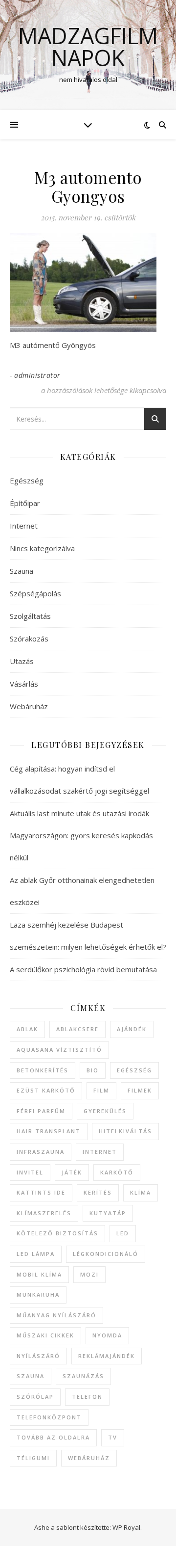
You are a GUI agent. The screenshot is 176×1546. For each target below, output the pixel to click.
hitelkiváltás (125, 1131)
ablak (27, 1029)
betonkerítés (42, 1070)
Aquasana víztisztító (59, 1049)
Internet (24, 526)
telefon (87, 1396)
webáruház (89, 1458)
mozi (89, 1274)
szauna (30, 1376)
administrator (37, 375)
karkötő (116, 1172)
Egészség (27, 480)
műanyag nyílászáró (56, 1315)
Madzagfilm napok (88, 47)
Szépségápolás (35, 593)
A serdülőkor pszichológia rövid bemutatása (83, 969)
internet (100, 1151)
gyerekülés (105, 1111)
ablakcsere (77, 1029)
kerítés (98, 1192)
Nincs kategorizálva (42, 548)
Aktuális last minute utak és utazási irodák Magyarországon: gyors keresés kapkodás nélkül (81, 835)
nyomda (107, 1335)
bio (93, 1070)
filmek (140, 1090)
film (101, 1090)
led (122, 1233)
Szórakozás (29, 638)
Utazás (22, 661)
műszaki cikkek (45, 1335)
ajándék (132, 1029)
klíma (140, 1192)
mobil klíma (39, 1274)
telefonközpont (49, 1417)
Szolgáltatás (30, 616)
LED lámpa (36, 1253)
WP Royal (126, 1527)
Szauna (21, 571)
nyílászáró (38, 1355)
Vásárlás (24, 684)
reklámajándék (106, 1355)
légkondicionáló (105, 1253)
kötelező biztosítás (57, 1233)
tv (112, 1437)
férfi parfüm (41, 1111)
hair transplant (49, 1131)
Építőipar (25, 503)
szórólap (35, 1396)
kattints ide (41, 1192)
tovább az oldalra (53, 1437)
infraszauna (41, 1151)
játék (72, 1172)
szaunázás (83, 1376)
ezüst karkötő (46, 1090)
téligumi (33, 1458)
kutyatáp (107, 1213)
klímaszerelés (44, 1213)
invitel (30, 1172)
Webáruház (29, 706)
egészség (134, 1070)
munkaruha (38, 1294)
